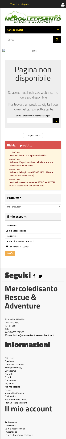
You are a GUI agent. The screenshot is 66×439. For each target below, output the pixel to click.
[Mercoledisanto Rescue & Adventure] (33, 17)
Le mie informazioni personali (19, 241)
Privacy (8, 390)
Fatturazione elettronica (16, 399)
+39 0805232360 (15, 332)
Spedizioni (9, 361)
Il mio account (16, 216)
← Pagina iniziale (33, 135)
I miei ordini (11, 225)
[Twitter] (40, 277)
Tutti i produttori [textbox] (13, 206)
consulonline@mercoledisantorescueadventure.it (31, 335)
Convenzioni (10, 380)
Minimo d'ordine (12, 386)
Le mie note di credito (16, 230)
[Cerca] (57, 39)
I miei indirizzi (12, 236)
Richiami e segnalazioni (16, 402)
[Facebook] (34, 277)
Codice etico (10, 396)
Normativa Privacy (13, 367)
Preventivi (9, 383)
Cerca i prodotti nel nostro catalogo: (33, 115)
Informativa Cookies (14, 393)
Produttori (14, 197)
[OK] (56, 120)
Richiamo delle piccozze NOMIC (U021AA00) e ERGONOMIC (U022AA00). (31, 174)
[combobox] (33, 206)
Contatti (8, 374)
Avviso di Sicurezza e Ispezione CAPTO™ (28, 155)
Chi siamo (9, 358)
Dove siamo (10, 370)
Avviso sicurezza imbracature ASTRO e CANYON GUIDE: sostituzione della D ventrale (32, 184)
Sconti (8, 377)
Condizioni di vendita (14, 364)
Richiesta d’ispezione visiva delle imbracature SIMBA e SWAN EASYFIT (31, 163)
